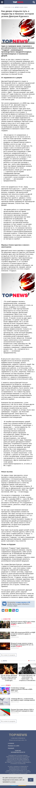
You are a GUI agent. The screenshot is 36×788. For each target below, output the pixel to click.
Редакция (11, 748)
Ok (31, 780)
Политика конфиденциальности (18, 751)
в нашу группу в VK (23, 602)
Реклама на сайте (13, 746)
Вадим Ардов (23, 7)
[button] (2, 2)
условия (12, 782)
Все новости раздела (8, 655)
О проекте (11, 743)
